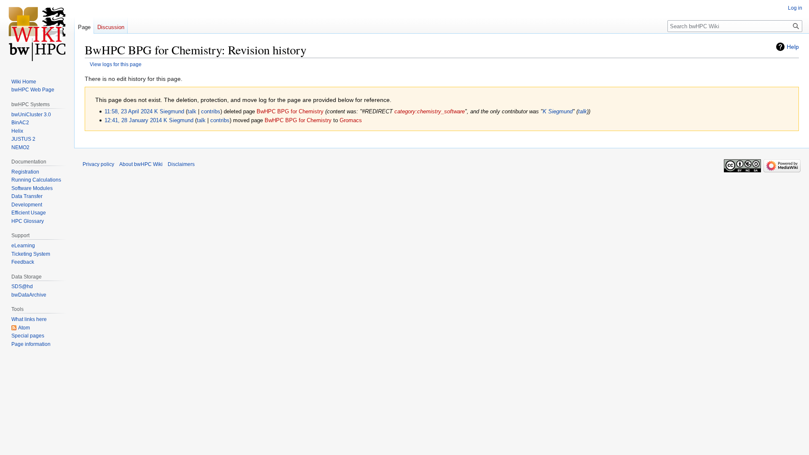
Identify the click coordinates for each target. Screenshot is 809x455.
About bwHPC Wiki (141, 164)
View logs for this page (116, 64)
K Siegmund (558, 112)
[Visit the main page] (37, 33)
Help (793, 46)
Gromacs (351, 120)
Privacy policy (98, 164)
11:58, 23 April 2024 (128, 112)
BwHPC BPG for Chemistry (290, 112)
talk (192, 112)
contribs (210, 112)
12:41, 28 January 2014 (133, 120)
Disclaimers (181, 164)
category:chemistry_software (429, 112)
